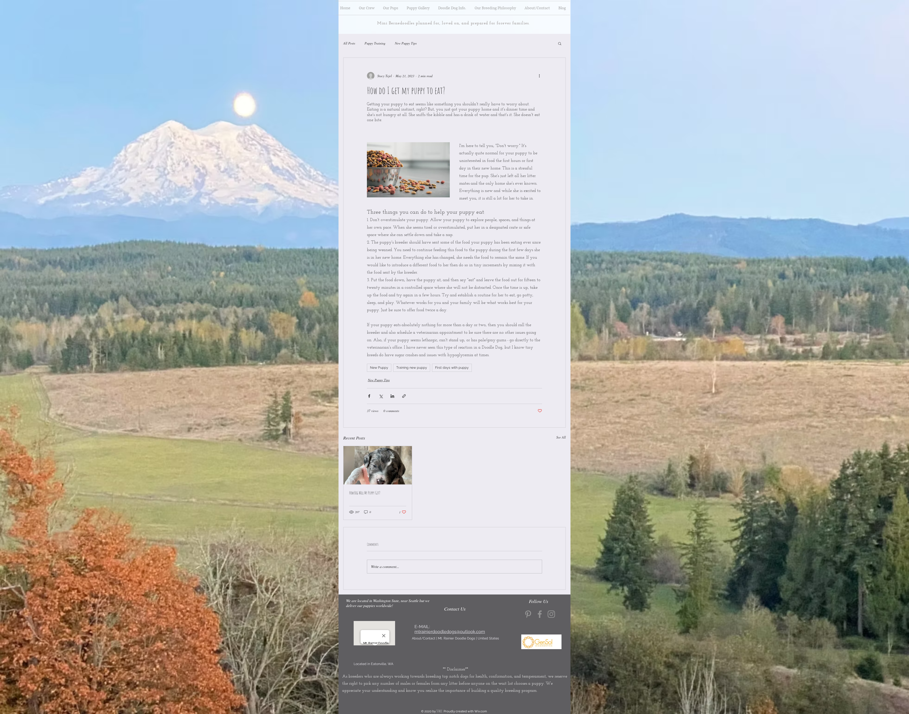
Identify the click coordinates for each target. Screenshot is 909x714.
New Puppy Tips (406, 43)
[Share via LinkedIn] (392, 396)
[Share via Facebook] (369, 396)
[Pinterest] (528, 614)
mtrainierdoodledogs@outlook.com (449, 631)
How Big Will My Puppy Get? (364, 492)
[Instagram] (551, 614)
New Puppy (379, 367)
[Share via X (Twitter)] (381, 396)
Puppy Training (375, 43)
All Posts (349, 43)
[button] (559, 43)
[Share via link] (404, 396)
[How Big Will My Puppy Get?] (377, 465)
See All (561, 437)
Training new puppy (411, 367)
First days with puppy (452, 367)
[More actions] (539, 76)
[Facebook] (540, 614)
